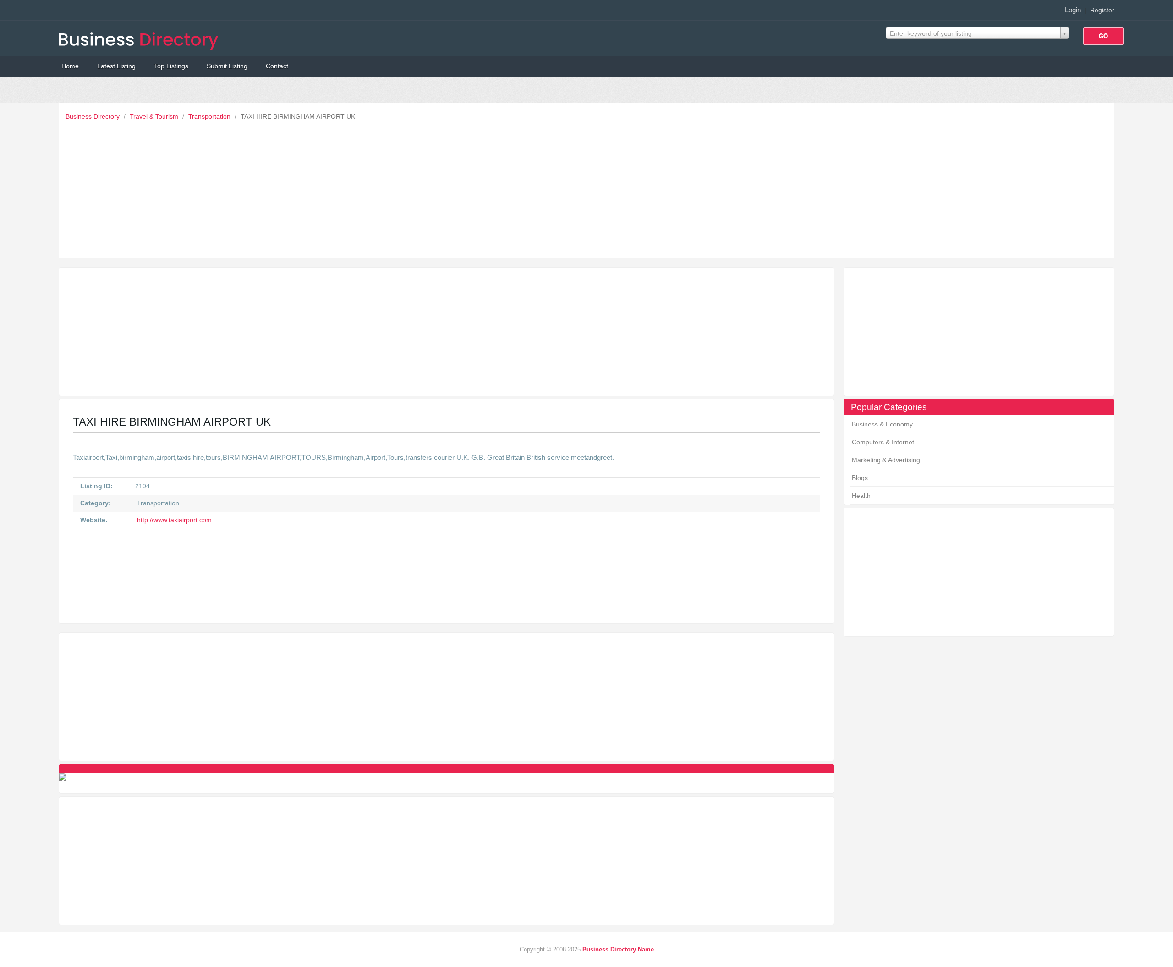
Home (70, 66)
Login (1073, 10)
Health (861, 495)
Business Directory (93, 116)
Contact (277, 66)
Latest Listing (116, 66)
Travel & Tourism (155, 116)
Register (1102, 10)
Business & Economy (882, 424)
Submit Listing (227, 66)
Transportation (210, 116)
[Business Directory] (140, 38)
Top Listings (171, 66)
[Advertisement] (589, 187)
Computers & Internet (883, 442)
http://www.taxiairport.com (173, 520)
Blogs (860, 477)
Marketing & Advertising (886, 460)
